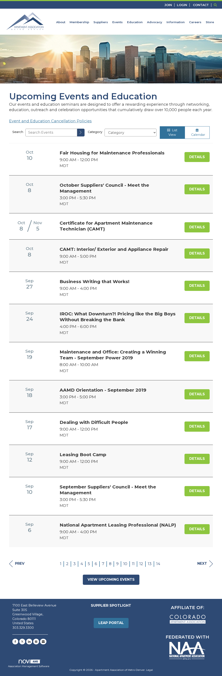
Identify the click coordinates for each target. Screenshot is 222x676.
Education (135, 22)
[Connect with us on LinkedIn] (29, 641)
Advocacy (154, 22)
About (60, 22)
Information (175, 22)
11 (133, 563)
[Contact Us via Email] (43, 641)
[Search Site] (216, 5)
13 (150, 563)
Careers (195, 22)
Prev (19, 563)
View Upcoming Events (111, 579)
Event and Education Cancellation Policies (50, 121)
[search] (81, 133)
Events (117, 22)
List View (172, 132)
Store (210, 22)
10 (125, 563)
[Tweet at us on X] (22, 641)
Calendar (197, 135)
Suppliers (100, 22)
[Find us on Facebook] (15, 641)
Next (202, 563)
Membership (79, 22)
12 (141, 563)
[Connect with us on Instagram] (36, 641)
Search (17, 132)
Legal (149, 669)
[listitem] (170, 5)
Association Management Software (28, 666)
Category (95, 132)
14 (158, 563)
